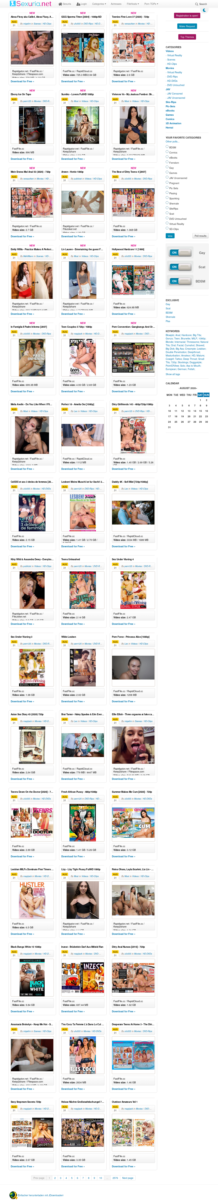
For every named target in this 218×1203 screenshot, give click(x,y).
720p (173, 362)
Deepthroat (194, 352)
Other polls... (173, 141)
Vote (170, 236)
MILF (194, 338)
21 (194, 416)
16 (206, 411)
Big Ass (180, 348)
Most (76, 101)
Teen (177, 338)
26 (182, 421)
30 (206, 421)
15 (200, 411)
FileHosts (132, 3)
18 (176, 416)
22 (200, 416)
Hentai (169, 127)
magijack (78, 333)
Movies (141, 23)
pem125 (27, 101)
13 (189, 411)
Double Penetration (176, 352)
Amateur (185, 355)
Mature (200, 355)
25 (176, 421)
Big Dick (170, 348)
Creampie (190, 348)
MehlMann (28, 256)
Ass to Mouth (193, 365)
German (182, 369)
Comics (170, 119)
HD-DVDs (99, 23)
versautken (129, 23)
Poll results (200, 235)
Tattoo (178, 358)
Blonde (169, 341)
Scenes (37, 23)
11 (176, 411)
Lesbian (201, 348)
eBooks (170, 110)
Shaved (200, 345)
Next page (127, 1178)
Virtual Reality (174, 55)
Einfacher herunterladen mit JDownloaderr (41, 1195)
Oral (173, 345)
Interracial (180, 341)
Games (170, 114)
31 (169, 427)
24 (169, 421)
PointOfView (172, 365)
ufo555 (77, 23)
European (171, 369)
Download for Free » (22, 81)
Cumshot (189, 345)
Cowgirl (170, 358)
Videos (85, 101)
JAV (168, 89)
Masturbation (173, 355)
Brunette (185, 338)
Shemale (170, 317)
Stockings (183, 362)
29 (200, 421)
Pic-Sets (170, 106)
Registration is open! (187, 15)
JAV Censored (175, 93)
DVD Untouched (175, 85)
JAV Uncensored (176, 97)
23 (206, 416)
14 (194, 411)
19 (182, 416)
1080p (202, 338)
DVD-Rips (88, 23)
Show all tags (173, 374)
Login (83, 3)
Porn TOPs (150, 3)
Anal (177, 335)
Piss (168, 321)
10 (100, 1178)
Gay (168, 304)
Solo (182, 365)
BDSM (169, 312)
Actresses (116, 3)
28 (194, 421)
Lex (75, 411)
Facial (180, 345)
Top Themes (187, 37)
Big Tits (197, 335)
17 (169, 416)
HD (193, 355)
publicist (78, 178)
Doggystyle (195, 362)
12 (182, 411)
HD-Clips (47, 23)
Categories (98, 3)
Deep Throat (190, 358)
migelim (27, 23)
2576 (115, 1178)
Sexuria (66, 3)
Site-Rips (171, 102)
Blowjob (170, 335)
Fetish (191, 369)
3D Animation (173, 123)
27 (189, 421)
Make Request (187, 26)
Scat (168, 308)
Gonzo (169, 338)
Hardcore (187, 335)
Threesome (193, 341)
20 (189, 416)
